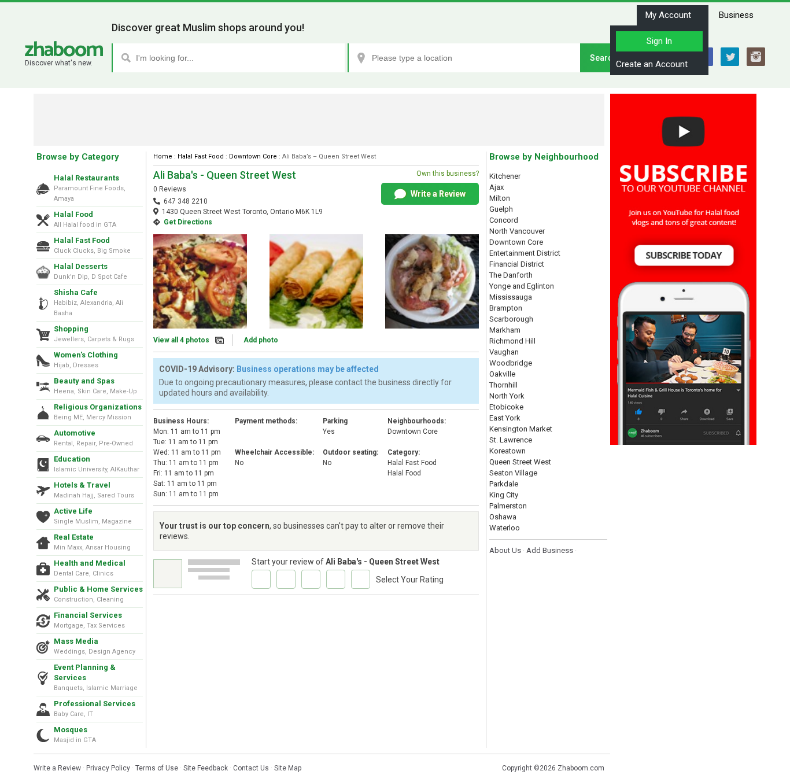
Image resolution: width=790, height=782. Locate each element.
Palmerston (508, 505)
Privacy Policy (108, 768)
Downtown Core (253, 156)
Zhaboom (64, 49)
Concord (503, 220)
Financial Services (88, 615)
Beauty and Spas (84, 381)
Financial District (516, 264)
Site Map (287, 768)
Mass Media (76, 641)
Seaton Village (513, 473)
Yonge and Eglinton (521, 286)
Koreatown (507, 451)
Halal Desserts (81, 266)
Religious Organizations (98, 407)
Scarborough (511, 319)
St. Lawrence (510, 440)
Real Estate (74, 537)
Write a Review (437, 193)
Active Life (73, 511)
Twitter (730, 56)
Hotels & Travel (82, 485)
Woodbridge (510, 363)
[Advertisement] (319, 120)
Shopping (71, 328)
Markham (504, 330)
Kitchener (504, 176)
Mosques (70, 729)
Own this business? (447, 173)
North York (507, 396)
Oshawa (502, 516)
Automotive (74, 433)
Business (736, 15)
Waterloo (504, 527)
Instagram (756, 56)
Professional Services (94, 703)
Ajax (496, 187)
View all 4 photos (181, 340)
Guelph (501, 209)
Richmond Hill (512, 341)
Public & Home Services (98, 589)
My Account (668, 15)
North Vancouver (517, 231)
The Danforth (511, 275)
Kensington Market (520, 429)
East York (504, 418)
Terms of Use (156, 768)
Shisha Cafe (76, 292)
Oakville (502, 374)
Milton (499, 198)
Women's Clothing (86, 355)
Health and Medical (89, 563)
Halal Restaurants (86, 178)
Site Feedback (205, 768)
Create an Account (652, 64)
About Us (505, 550)
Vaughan (504, 352)
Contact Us (251, 768)
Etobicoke (506, 407)
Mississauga (510, 297)
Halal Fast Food (82, 240)
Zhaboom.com (581, 768)
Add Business (549, 550)
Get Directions (188, 222)
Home (162, 156)
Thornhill (503, 385)
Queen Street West (520, 462)
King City (503, 494)
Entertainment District (524, 253)
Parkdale (503, 483)
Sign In (659, 41)
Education (72, 459)
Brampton (505, 308)
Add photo (260, 340)
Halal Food (73, 214)
